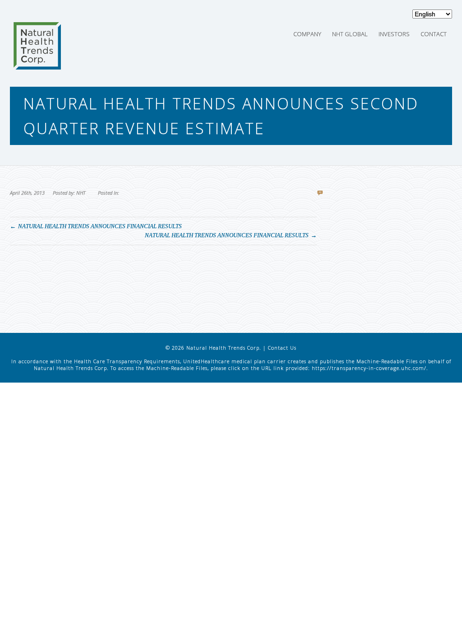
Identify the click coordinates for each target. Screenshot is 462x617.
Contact (433, 34)
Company (307, 34)
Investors (394, 34)
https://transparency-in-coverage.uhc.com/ (369, 368)
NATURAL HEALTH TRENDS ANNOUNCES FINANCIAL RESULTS (100, 226)
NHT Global (350, 34)
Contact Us (282, 347)
